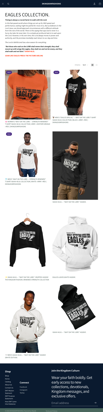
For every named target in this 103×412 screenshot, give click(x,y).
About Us (8, 385)
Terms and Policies (51, 411)
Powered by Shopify (30, 411)
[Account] (94, 4)
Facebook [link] (23, 387)
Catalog (8, 382)
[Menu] (3, 4)
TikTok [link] (22, 393)
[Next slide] (46, 94)
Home (7, 379)
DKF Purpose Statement (10, 397)
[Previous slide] (9, 94)
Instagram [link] (23, 390)
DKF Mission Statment (9, 391)
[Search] (8, 4)
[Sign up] (95, 402)
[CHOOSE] (46, 115)
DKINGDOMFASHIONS (16, 411)
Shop (7, 376)
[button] (85, 65)
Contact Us (9, 388)
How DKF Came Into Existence (10, 402)
